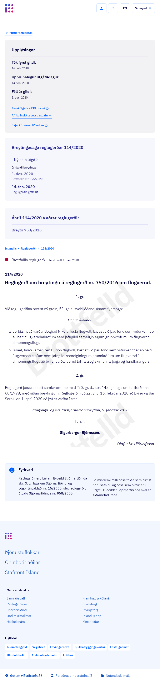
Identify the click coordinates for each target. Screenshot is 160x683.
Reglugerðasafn (18, 604)
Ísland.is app (91, 616)
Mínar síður (90, 621)
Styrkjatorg (90, 610)
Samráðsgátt (16, 598)
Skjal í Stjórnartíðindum (28, 125)
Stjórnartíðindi (17, 610)
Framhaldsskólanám (97, 598)
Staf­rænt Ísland (22, 572)
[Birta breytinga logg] (80, 204)
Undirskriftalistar (19, 616)
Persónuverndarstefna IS (73, 675)
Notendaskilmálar (119, 675)
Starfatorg (89, 604)
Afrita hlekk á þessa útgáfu (30, 115)
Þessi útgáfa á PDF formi (28, 108)
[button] (101, 8)
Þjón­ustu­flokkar (22, 552)
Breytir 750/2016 (27, 230)
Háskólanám (16, 621)
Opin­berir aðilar (22, 562)
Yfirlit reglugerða (20, 33)
